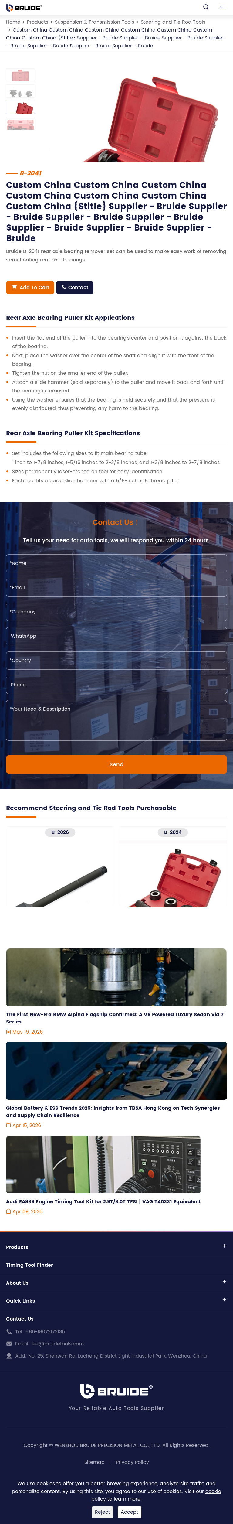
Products (37, 22)
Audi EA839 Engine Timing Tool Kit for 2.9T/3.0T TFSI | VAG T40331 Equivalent (103, 1201)
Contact (74, 288)
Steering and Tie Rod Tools (173, 22)
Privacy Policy (132, 1462)
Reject (102, 1512)
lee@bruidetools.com (57, 1344)
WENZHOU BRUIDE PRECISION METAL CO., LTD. (108, 1445)
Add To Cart (30, 288)
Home (13, 22)
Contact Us (20, 1319)
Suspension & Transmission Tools (94, 22)
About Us (17, 1283)
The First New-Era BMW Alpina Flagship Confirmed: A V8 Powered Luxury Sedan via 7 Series (115, 1018)
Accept (129, 1512)
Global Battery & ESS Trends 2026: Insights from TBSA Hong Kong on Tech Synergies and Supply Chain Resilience (113, 1112)
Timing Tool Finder (29, 1265)
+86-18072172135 (45, 1332)
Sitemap (94, 1462)
